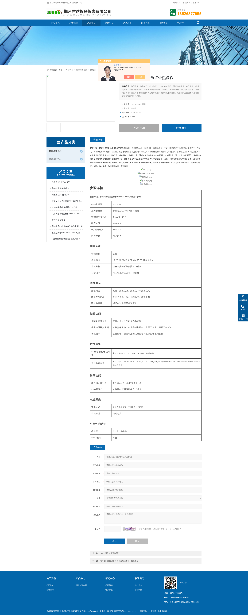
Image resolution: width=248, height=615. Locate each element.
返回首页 (176, 3)
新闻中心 (109, 23)
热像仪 (93, 70)
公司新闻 (109, 585)
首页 (61, 70)
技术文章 (127, 23)
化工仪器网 (162, 611)
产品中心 (91, 23)
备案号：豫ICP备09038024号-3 (113, 611)
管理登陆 (143, 611)
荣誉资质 (145, 23)
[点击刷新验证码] (129, 529)
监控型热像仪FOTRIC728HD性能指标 (67, 233)
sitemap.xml (132, 611)
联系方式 (138, 590)
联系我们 (196, 3)
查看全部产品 (55, 159)
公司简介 (50, 585)
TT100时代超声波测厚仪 (110, 553)
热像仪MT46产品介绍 (61, 182)
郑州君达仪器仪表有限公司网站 (69, 3)
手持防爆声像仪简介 (60, 188)
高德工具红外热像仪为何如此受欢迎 (67, 226)
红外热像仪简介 (58, 220)
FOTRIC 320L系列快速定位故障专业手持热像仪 (119, 561)
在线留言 (186, 3)
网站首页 (55, 23)
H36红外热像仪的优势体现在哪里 (66, 239)
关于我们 (73, 23)
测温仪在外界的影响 (60, 195)
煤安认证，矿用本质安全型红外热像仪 (67, 201)
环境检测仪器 (81, 70)
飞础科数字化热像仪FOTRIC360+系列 (67, 214)
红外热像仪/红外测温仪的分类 (64, 207)
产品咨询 (139, 128)
